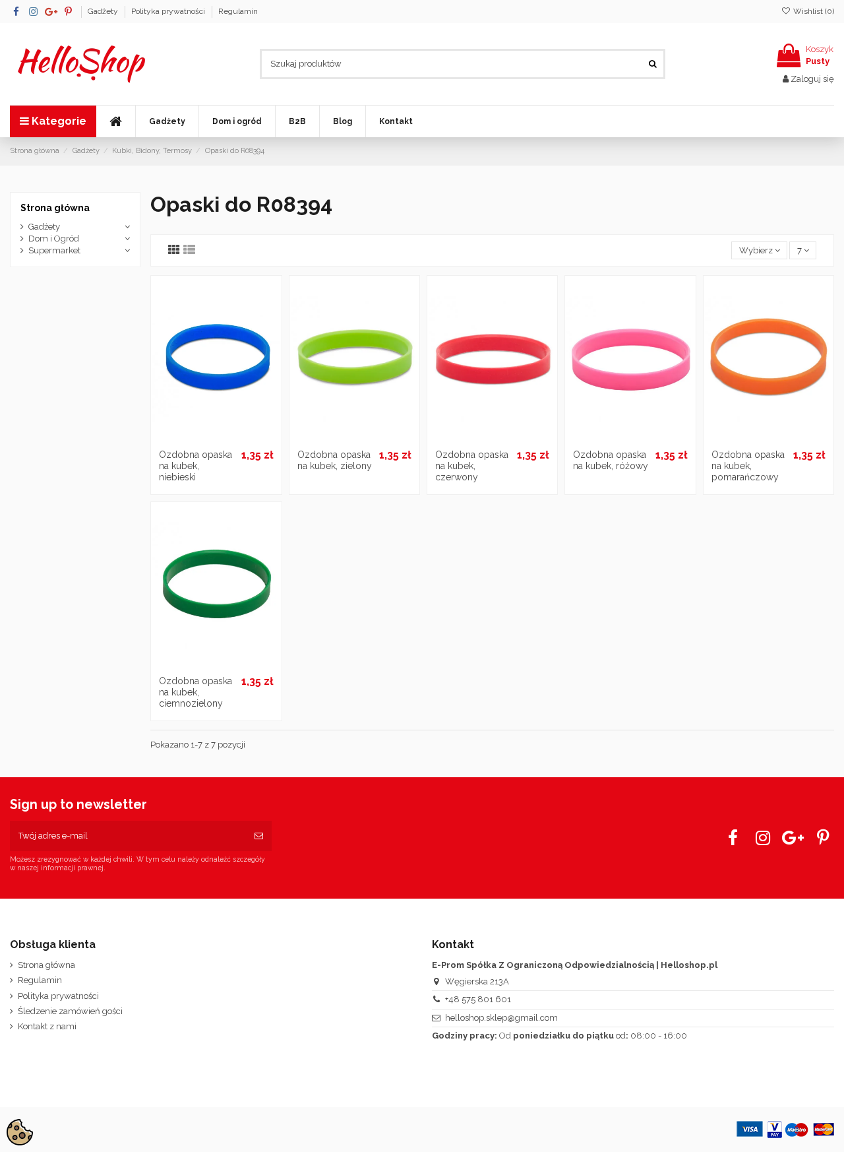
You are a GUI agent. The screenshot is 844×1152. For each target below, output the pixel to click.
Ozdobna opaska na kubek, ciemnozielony (195, 692)
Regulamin (238, 11)
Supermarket (54, 250)
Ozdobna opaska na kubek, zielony (334, 460)
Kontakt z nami (47, 1026)
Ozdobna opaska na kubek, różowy (610, 460)
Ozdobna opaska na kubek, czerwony (471, 465)
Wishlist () (812, 11)
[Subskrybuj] (259, 836)
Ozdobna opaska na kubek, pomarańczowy (748, 465)
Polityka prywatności (169, 11)
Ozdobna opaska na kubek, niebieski (195, 465)
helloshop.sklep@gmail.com (501, 1018)
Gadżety (104, 11)
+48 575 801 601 (478, 999)
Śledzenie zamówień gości (70, 1011)
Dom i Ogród (53, 238)
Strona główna (55, 208)
